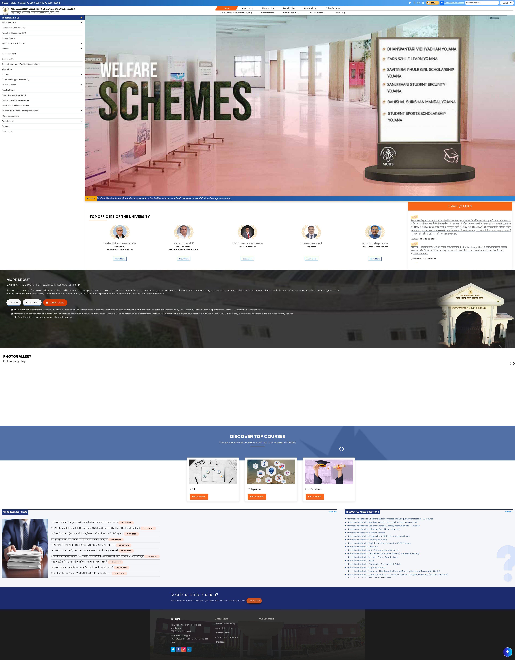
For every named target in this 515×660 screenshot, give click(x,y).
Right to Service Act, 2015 (13, 43)
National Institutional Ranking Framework (20, 110)
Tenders (5, 126)
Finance (5, 48)
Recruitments (8, 121)
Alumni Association (10, 116)
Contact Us (7, 131)
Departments (267, 13)
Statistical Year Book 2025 (14, 95)
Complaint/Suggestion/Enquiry (15, 79)
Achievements (56, 302)
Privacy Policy (222, 633)
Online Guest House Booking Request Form (21, 64)
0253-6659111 (54, 3)
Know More (120, 259)
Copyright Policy (224, 628)
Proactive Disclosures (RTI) (14, 33)
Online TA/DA (8, 59)
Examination (289, 8)
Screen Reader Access (454, 2)
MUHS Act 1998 (9, 22)
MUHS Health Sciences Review (15, 105)
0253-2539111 (36, 3)
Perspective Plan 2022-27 (13, 28)
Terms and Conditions (227, 637)
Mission (14, 302)
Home (226, 8)
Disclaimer (221, 642)
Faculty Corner (8, 90)
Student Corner (9, 85)
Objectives (32, 302)
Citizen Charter (9, 38)
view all (333, 511)
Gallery (5, 74)
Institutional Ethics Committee (15, 100)
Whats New (7, 69)
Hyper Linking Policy (225, 624)
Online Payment (333, 8)
